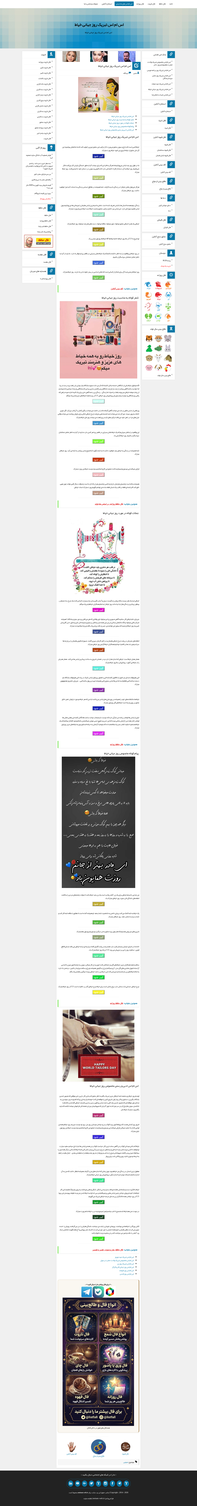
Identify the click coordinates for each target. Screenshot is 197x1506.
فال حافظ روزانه (45, 221)
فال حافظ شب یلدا (44, 226)
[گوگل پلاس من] (84, 1484)
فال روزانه (140, 4)
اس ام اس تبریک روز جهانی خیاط (99, 25)
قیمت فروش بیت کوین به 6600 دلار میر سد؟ (39, 186)
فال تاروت (151, 4)
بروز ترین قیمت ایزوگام (43, 193)
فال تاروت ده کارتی (44, 116)
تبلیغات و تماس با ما (91, 4)
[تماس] (98, 1484)
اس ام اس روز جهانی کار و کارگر (123, 1267)
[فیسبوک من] (112, 1484)
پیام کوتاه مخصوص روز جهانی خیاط (122, 126)
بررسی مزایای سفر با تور (42, 174)
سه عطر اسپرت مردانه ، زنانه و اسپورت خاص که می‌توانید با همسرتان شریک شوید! (39, 165)
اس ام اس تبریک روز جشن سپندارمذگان (162, 77)
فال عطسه (47, 262)
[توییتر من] (91, 1484)
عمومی (125, 1462)
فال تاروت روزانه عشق (43, 127)
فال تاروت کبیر (45, 67)
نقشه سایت (87, 1498)
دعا (169, 211)
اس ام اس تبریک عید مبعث (161, 84)
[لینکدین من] (70, 1484)
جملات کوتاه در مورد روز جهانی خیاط (121, 123)
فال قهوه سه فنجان (164, 150)
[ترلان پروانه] (99, 57)
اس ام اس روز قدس (127, 1274)
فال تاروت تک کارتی (44, 84)
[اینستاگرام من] (105, 1484)
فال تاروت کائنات (44, 78)
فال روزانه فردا (45, 278)
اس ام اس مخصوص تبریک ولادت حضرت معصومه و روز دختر (160, 63)
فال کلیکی (167, 227)
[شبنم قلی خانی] (71, 57)
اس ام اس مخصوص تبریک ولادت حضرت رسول (117, 1260)
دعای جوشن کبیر (165, 205)
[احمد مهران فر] (126, 57)
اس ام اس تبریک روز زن (125, 1264)
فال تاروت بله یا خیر (44, 133)
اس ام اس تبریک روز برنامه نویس (159, 70)
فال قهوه (167, 144)
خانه (171, 4)
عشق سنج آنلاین (165, 244)
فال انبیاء (167, 128)
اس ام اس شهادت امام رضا (161, 94)
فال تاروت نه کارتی (44, 111)
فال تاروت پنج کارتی (44, 100)
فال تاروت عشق (45, 122)
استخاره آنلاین (107, 4)
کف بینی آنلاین (166, 172)
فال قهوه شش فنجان (163, 155)
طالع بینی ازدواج (165, 189)
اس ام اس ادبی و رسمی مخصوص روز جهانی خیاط (117, 130)
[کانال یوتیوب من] (77, 1484)
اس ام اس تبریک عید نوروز (124, 1257)
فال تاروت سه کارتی (43, 89)
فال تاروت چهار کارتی (43, 95)
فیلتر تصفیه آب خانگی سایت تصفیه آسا (39, 156)
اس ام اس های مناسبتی (124, 4)
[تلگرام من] (119, 1484)
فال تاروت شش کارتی (43, 106)
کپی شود (98, 155)
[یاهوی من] (126, 1484)
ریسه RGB (167, 260)
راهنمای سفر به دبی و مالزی (41, 179)
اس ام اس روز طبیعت (126, 1270)
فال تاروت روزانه (45, 62)
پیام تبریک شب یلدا (44, 231)
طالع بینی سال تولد (164, 375)
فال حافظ (162, 4)
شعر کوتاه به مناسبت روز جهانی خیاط (121, 119)
